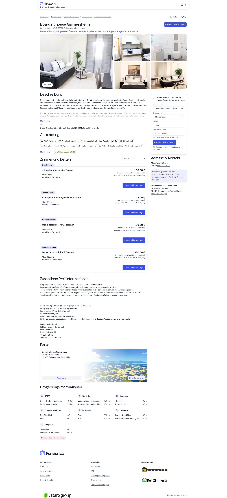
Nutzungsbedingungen (100, 475)
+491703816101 (163, 165)
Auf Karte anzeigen (138, 378)
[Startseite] (52, 452)
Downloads (45, 475)
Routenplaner (61, 378)
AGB (92, 471)
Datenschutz (96, 480)
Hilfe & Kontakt (46, 480)
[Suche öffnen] (177, 4)
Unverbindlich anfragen (175, 24)
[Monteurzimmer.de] (154, 472)
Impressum (95, 466)
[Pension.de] (48, 3)
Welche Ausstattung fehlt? (66, 152)
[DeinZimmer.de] (154, 483)
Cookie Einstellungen (100, 484)
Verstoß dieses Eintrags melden (54, 438)
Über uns (44, 466)
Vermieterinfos (46, 471)
